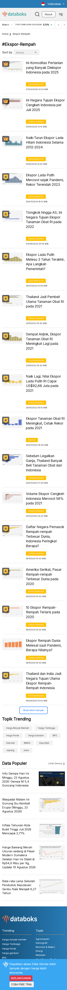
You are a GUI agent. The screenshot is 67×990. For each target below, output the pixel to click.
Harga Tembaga (46, 728)
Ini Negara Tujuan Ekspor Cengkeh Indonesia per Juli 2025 (45, 105)
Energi (32, 440)
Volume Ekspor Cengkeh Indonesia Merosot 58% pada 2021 (45, 498)
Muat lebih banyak (33, 710)
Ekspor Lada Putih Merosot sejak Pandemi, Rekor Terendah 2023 (45, 180)
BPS (55, 735)
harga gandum (36, 735)
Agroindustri (35, 84)
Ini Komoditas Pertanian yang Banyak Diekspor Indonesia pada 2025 (44, 67)
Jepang (10, 750)
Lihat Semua (55, 763)
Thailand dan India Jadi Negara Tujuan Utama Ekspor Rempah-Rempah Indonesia (43, 681)
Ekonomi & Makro (45, 947)
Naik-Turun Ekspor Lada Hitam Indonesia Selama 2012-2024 (44, 142)
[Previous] (58, 24)
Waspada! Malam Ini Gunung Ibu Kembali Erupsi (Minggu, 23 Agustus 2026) (16, 805)
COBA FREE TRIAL (21, 984)
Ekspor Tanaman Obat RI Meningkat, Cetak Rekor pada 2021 (45, 423)
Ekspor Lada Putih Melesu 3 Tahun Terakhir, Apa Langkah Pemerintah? (45, 262)
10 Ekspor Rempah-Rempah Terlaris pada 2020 (43, 612)
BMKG (27, 743)
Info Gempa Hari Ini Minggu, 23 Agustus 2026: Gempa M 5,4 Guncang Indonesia (15, 779)
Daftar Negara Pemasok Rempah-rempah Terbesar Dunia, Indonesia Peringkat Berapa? (45, 536)
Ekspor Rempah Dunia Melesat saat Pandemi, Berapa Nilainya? (43, 645)
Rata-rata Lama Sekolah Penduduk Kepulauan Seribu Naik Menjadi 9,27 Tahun (19, 887)
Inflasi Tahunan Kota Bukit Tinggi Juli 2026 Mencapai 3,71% (16, 829)
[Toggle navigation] (61, 14)
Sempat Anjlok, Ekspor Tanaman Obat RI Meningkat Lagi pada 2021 (43, 341)
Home (5, 33)
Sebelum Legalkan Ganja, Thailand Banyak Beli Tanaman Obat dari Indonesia (44, 463)
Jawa (26, 750)
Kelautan (40, 955)
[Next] (64, 24)
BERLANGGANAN (21, 978)
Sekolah (10, 743)
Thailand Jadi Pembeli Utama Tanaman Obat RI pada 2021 (45, 301)
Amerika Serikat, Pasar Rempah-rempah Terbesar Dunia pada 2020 (44, 577)
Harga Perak (12, 735)
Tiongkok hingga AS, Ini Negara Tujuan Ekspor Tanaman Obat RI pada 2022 (44, 219)
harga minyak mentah (17, 728)
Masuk (49, 14)
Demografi (41, 942)
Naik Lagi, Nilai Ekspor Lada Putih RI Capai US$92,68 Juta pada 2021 (43, 383)
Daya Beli (44, 743)
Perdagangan (36, 121)
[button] (53, 4)
